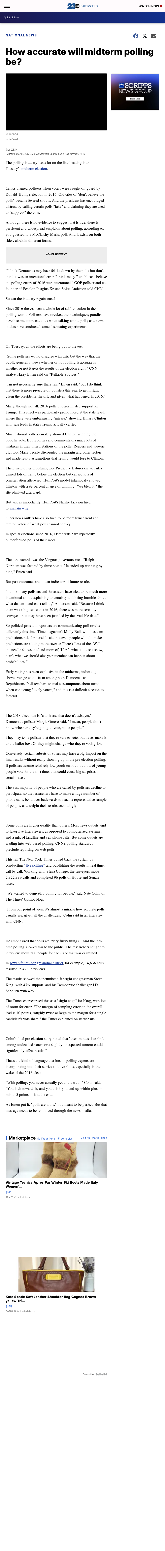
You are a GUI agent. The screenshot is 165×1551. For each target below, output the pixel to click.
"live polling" (34, 865)
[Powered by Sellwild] (101, 1374)
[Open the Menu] (6, 6)
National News (21, 35)
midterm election (34, 168)
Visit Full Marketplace (94, 1138)
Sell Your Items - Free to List (54, 1138)
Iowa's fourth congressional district (36, 962)
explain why (19, 507)
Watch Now (149, 6)
